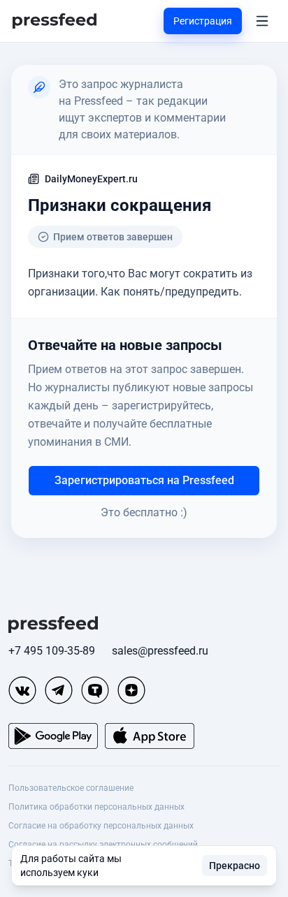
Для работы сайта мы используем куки (71, 865)
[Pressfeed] (54, 21)
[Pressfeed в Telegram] (59, 690)
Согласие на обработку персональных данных (101, 826)
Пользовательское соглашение (71, 788)
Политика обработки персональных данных (96, 807)
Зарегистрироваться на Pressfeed (144, 480)
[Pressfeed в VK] (22, 690)
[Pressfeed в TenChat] (95, 690)
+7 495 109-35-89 (51, 650)
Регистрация (202, 21)
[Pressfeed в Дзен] (131, 690)
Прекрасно (234, 865)
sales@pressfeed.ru (160, 650)
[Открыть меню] (262, 21)
